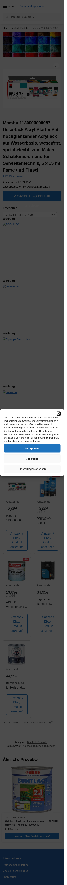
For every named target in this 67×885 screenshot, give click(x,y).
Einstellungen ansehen (32, 468)
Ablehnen (32, 458)
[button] (58, 414)
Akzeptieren (32, 448)
